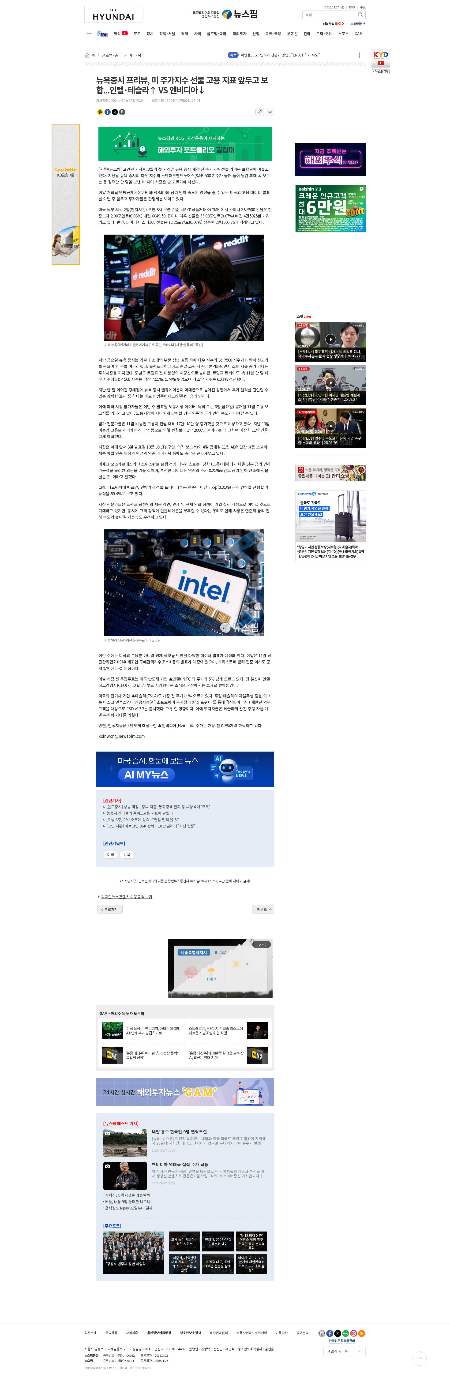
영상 (117, 33)
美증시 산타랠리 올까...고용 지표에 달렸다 (139, 813)
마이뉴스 (358, 23)
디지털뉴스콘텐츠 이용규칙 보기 (126, 896)
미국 (110, 854)
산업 (255, 33)
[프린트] (270, 112)
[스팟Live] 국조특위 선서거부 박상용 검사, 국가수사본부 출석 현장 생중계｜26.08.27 (329, 353)
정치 (150, 33)
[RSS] (361, 1333)
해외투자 (239, 33)
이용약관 (281, 1332)
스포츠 (343, 33)
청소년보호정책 (190, 1332)
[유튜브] (321, 1333)
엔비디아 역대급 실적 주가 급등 (180, 1164)
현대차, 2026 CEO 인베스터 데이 (218, 1241)
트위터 (115, 112)
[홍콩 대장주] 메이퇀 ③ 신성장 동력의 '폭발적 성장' (152, 1055)
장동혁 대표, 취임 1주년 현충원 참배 (218, 1263)
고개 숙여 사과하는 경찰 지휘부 (184, 1241)
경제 (184, 33)
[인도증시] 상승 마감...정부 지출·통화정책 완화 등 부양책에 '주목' (158, 806)
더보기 (359, 55)
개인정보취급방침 (159, 1332)
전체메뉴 (89, 33)
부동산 (292, 33)
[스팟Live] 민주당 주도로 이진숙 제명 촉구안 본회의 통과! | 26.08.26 (329, 440)
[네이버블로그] (345, 1333)
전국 (307, 33)
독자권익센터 (219, 1332)
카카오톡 (100, 112)
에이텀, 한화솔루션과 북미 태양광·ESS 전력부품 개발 (280, 54)
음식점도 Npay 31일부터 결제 (129, 1207)
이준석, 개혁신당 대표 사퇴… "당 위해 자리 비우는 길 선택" (184, 1263)
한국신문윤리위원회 (342, 1341)
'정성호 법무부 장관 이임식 (126, 1264)
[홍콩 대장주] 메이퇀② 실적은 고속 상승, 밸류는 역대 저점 (216, 1055)
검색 (361, 14)
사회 (197, 33)
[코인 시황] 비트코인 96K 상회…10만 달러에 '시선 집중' (150, 825)
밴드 (122, 112)
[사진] (125, 1143)
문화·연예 (324, 33)
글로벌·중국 (216, 33)
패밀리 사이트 (337, 1351)
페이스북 (108, 112)
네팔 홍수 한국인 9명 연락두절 (179, 1131)
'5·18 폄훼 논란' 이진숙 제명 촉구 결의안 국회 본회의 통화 (251, 1241)
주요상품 (111, 1332)
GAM (359, 33)
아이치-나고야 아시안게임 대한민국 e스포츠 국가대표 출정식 (251, 1263)
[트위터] (337, 1333)
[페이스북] (329, 1333)
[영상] (330, 341)
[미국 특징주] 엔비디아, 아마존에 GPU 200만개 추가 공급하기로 (152, 1030)
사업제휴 (132, 1332)
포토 (137, 33)
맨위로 (262, 909)
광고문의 (302, 1332)
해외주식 (334, 23)
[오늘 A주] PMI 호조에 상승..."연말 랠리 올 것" (143, 819)
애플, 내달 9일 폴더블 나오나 (127, 1201)
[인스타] (353, 1333)
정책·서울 (167, 33)
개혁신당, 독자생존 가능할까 (127, 1195)
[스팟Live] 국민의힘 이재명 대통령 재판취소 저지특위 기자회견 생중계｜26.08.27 (329, 397)
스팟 (303, 316)
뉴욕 (127, 854)
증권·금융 (273, 33)
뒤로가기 (111, 909)
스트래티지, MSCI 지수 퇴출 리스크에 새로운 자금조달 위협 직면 (216, 1030)
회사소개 (90, 1332)
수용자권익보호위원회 (251, 1332)
